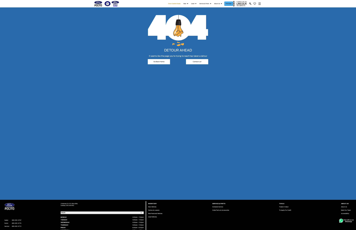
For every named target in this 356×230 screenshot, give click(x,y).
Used (192, 3)
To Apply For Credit (285, 210)
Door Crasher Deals (174, 3)
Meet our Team (346, 210)
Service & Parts (204, 3)
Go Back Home (158, 61)
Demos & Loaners (153, 210)
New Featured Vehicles (155, 213)
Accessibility (345, 213)
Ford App (228, 3)
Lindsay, (63, 205)
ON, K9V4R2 (70, 205)
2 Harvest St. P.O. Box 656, (69, 203)
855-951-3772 (16, 226)
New (184, 3)
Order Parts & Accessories (220, 210)
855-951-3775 (16, 223)
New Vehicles (152, 207)
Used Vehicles (152, 217)
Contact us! (197, 61)
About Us (217, 3)
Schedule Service (217, 207)
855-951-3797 (16, 220)
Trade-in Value (283, 207)
